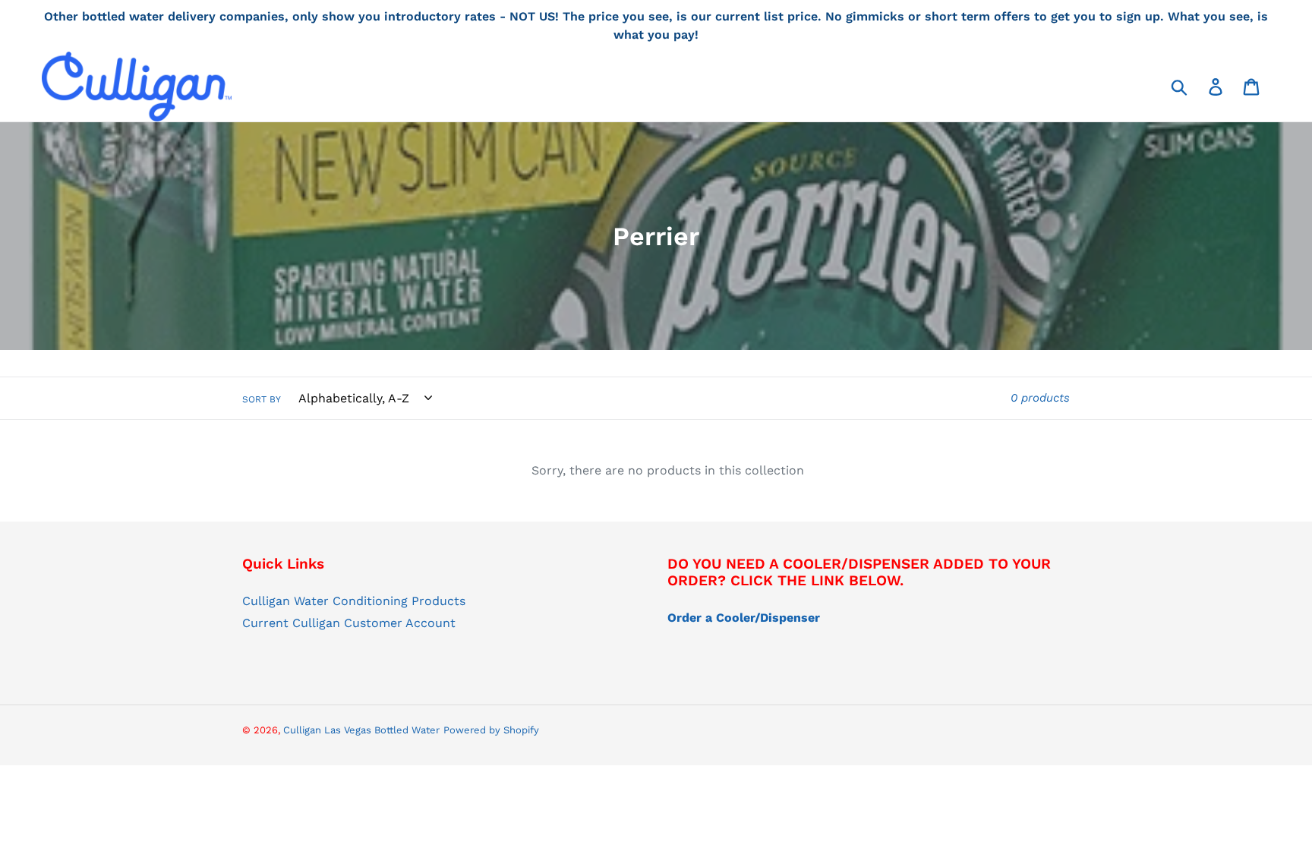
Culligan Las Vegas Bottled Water (361, 730)
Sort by (261, 399)
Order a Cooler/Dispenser (743, 617)
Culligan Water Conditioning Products (353, 601)
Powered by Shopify (491, 730)
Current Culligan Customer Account (349, 623)
